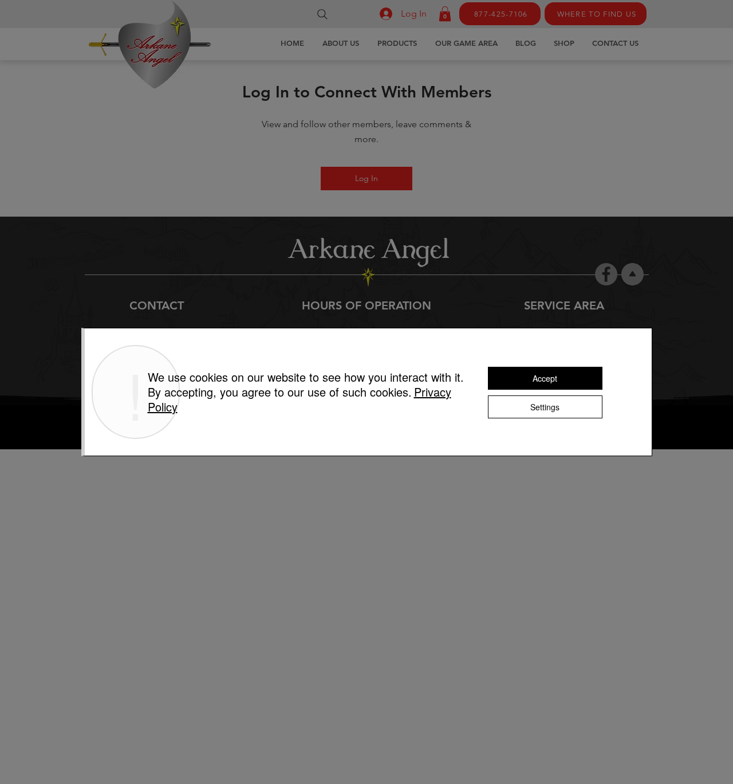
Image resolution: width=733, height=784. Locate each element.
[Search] (322, 14)
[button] (445, 13)
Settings (544, 407)
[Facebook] (606, 274)
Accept (545, 378)
